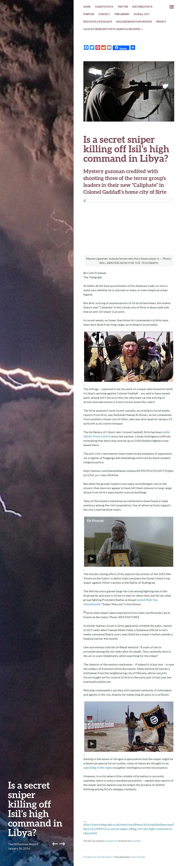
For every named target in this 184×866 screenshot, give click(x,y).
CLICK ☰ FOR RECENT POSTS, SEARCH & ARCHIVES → (113, 29)
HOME (87, 6)
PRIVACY (161, 21)
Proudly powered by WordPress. (98, 857)
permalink (135, 841)
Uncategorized (111, 841)
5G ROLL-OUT (141, 14)
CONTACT (104, 14)
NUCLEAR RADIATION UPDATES (134, 21)
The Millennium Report (23, 844)
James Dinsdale (138, 857)
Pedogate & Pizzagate (97, 21)
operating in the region (98, 767)
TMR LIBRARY (121, 14)
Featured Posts (142, 6)
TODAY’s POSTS (104, 6)
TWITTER (122, 6)
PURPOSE (88, 14)
